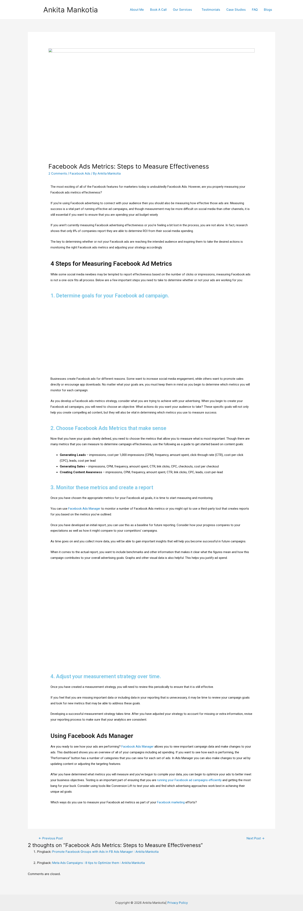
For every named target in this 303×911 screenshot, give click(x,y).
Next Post (255, 838)
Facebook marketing (171, 802)
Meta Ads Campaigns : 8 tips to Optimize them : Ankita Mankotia (98, 863)
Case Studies (236, 10)
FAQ (255, 10)
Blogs (268, 10)
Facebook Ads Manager (84, 508)
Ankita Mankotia (70, 9)
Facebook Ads (80, 173)
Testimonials (211, 10)
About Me (137, 10)
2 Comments (57, 173)
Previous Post (51, 838)
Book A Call (158, 10)
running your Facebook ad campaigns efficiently (189, 780)
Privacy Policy (177, 903)
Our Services (182, 10)
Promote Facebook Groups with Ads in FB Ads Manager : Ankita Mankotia (105, 852)
